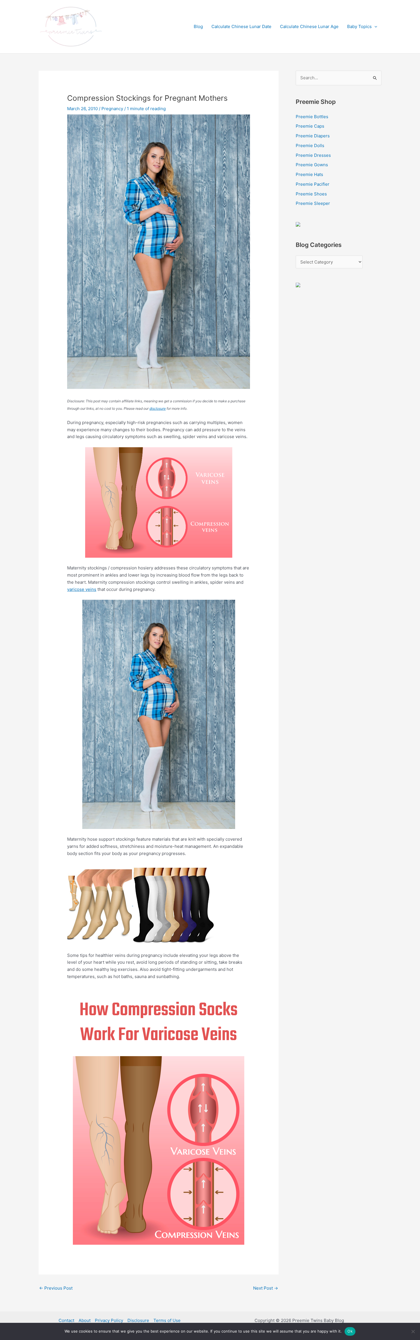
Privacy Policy (109, 1320)
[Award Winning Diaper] (298, 224)
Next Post (265, 1288)
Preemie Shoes (311, 194)
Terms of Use (167, 1320)
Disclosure (138, 1320)
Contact (66, 1320)
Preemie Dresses (313, 155)
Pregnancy (112, 108)
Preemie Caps (310, 126)
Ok (350, 1331)
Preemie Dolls (310, 145)
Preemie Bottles (312, 116)
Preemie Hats (309, 174)
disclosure (157, 408)
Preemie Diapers (313, 135)
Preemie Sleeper (313, 203)
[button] (374, 27)
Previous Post (56, 1288)
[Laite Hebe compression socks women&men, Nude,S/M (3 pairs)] (100, 904)
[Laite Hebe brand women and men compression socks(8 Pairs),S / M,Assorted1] (173, 904)
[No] (413, 1331)
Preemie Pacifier (312, 184)
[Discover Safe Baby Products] (298, 284)
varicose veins (81, 589)
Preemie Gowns (312, 164)
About (85, 1320)
